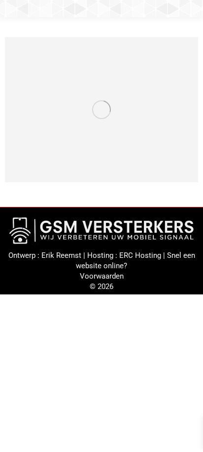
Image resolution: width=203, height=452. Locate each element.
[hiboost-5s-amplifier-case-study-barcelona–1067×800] (101, 109)
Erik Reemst (61, 255)
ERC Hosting (140, 255)
